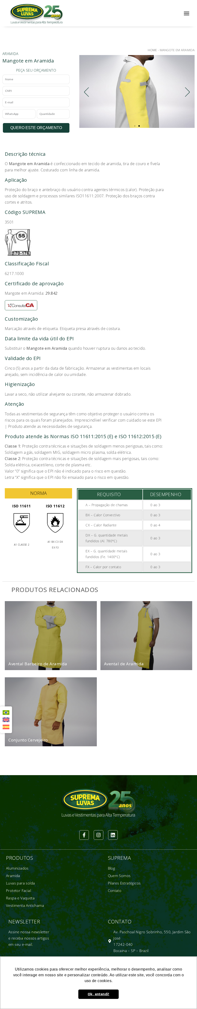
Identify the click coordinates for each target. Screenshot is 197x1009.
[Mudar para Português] (6, 712)
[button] (186, 13)
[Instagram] (98, 835)
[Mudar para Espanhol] (6, 727)
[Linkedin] (113, 835)
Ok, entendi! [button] (98, 994)
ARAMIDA (10, 53)
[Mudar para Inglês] (6, 719)
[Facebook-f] (84, 835)
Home (152, 50)
